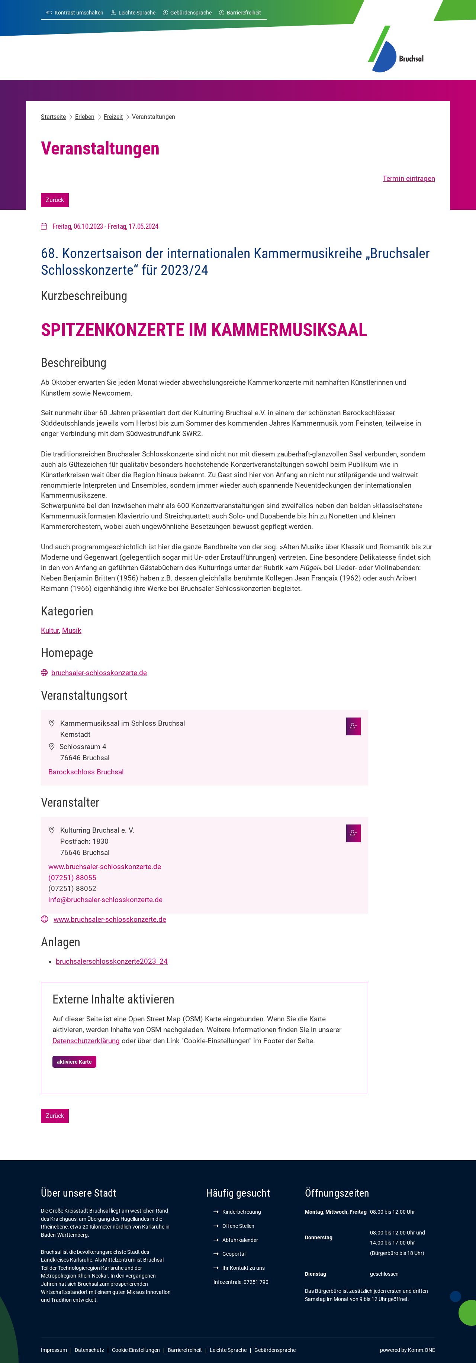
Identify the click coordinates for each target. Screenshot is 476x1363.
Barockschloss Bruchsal (86, 772)
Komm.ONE (421, 1350)
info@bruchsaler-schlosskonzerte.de (105, 900)
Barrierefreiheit (244, 13)
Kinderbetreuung (241, 1212)
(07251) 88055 (72, 878)
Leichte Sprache (137, 13)
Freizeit (113, 117)
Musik (71, 631)
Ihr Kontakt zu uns (243, 1268)
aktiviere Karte (74, 1062)
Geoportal (233, 1254)
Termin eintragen (409, 179)
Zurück (55, 200)
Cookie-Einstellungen (136, 1350)
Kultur (50, 631)
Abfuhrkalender (240, 1240)
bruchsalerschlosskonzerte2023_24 (112, 961)
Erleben (84, 117)
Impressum (54, 1350)
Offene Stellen (238, 1226)
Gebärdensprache (191, 13)
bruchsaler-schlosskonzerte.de (99, 673)
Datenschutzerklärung (86, 1041)
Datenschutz (89, 1350)
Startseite (53, 117)
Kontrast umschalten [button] (79, 13)
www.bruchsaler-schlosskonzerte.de (104, 867)
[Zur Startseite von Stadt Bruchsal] (395, 48)
